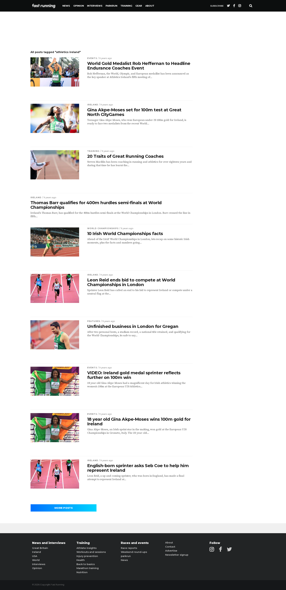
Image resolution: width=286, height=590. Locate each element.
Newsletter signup (176, 555)
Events (92, 58)
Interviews (94, 5)
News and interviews (48, 542)
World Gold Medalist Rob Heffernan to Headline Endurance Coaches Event (138, 65)
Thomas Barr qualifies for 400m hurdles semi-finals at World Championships (96, 205)
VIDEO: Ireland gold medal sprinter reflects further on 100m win (134, 375)
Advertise (171, 551)
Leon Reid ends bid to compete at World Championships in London (131, 282)
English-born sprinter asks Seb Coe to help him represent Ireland (138, 468)
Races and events (135, 542)
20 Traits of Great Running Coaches (125, 156)
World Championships (103, 228)
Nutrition (82, 572)
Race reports (129, 548)
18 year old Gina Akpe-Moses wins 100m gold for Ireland (139, 421)
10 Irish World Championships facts (125, 233)
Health (80, 560)
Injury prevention (87, 556)
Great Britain (40, 548)
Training (126, 5)
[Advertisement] (228, 99)
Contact (170, 547)
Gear (138, 5)
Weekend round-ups (134, 552)
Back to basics (85, 564)
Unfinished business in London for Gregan (132, 326)
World (36, 560)
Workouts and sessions (91, 552)
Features (93, 321)
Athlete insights (86, 548)
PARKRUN (111, 5)
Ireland (92, 104)
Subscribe (217, 5)
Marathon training (87, 568)
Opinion (78, 5)
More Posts (63, 507)
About (149, 5)
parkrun (126, 556)
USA (34, 556)
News (66, 5)
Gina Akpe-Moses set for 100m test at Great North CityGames (134, 112)
